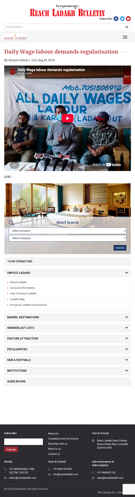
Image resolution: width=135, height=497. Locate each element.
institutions (17, 371)
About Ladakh (18, 282)
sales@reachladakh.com (110, 478)
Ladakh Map (17, 299)
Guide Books (16, 381)
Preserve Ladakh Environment (28, 305)
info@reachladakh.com (65, 474)
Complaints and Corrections (63, 439)
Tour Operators (19, 261)
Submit (11, 449)
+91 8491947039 (62, 469)
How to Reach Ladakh (23, 293)
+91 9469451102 (106, 473)
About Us (53, 433)
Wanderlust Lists (20, 328)
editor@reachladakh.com (22, 478)
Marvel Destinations (23, 317)
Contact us (54, 454)
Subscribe (105, 19)
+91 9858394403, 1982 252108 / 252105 (21, 471)
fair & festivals (19, 360)
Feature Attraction (22, 339)
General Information (22, 288)
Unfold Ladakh (18, 273)
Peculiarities (17, 349)
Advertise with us (57, 444)
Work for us (54, 449)
